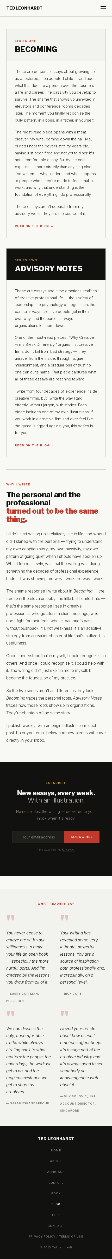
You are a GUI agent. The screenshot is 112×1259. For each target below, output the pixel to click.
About (56, 1161)
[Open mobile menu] (103, 8)
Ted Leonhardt (24, 8)
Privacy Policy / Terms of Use (56, 1236)
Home (56, 1150)
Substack (68, 849)
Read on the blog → (34, 226)
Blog (56, 1204)
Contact (56, 1226)
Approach (56, 1172)
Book (56, 1193)
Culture (55, 1183)
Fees (56, 1215)
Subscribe (82, 837)
